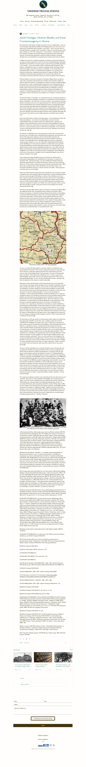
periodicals (43, 25)
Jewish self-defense (61, 25)
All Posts (15, 25)
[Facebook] (44, 745)
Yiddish (20, 25)
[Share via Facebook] (20, 638)
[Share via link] (29, 638)
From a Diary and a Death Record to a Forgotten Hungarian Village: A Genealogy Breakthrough (22, 665)
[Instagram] (50, 745)
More (68, 25)
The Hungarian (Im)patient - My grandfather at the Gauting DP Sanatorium (63, 665)
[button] (43, 718)
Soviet (31, 25)
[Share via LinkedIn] (26, 638)
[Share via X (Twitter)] (23, 638)
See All (71, 649)
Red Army (37, 25)
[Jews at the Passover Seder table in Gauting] (63, 657)
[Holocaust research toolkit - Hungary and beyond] (43, 657)
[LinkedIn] (47, 745)
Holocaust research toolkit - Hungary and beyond (41, 665)
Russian (26, 25)
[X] (53, 745)
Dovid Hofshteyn (51, 25)
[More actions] (65, 33)
